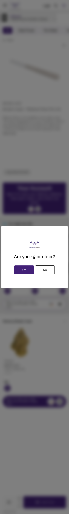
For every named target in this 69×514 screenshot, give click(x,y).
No (45, 270)
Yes (24, 270)
